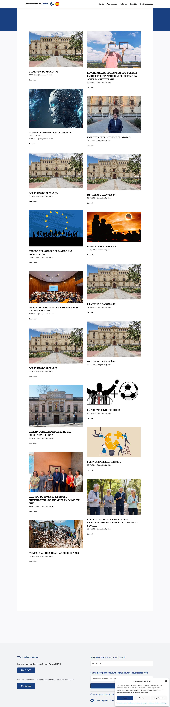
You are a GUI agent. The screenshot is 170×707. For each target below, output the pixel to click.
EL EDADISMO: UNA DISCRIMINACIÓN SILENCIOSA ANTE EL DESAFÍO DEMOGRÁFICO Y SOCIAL (114, 492)
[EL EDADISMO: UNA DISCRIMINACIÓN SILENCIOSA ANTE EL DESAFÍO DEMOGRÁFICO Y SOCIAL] (114, 497)
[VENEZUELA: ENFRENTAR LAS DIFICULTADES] (56, 534)
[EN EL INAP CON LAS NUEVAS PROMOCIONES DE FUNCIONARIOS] (56, 287)
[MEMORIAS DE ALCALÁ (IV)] (114, 172)
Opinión (50, 75)
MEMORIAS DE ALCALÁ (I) (56, 344)
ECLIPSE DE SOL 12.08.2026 (114, 225)
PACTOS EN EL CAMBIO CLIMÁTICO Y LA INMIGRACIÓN (56, 225)
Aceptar (125, 698)
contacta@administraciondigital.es (110, 700)
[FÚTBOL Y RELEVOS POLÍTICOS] (114, 392)
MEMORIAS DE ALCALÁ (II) (114, 337)
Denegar (142, 698)
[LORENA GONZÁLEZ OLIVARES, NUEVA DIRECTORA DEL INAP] (56, 406)
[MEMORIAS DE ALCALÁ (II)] (114, 339)
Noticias (108, 141)
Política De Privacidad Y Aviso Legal (137, 703)
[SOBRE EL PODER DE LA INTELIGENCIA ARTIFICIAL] (56, 108)
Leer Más (32, 80)
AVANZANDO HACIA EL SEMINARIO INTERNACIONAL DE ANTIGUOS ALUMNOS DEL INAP (56, 467)
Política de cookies (122, 703)
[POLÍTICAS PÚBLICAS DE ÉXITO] (114, 442)
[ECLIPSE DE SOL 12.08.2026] (114, 227)
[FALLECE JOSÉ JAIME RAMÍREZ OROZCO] (114, 114)
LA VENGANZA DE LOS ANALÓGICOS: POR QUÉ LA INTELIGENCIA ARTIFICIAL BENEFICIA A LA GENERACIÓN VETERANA (114, 45)
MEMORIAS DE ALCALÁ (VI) (56, 47)
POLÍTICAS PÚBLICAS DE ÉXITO (114, 440)
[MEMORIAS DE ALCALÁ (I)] (56, 345)
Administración (37, 3)
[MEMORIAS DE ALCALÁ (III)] (114, 281)
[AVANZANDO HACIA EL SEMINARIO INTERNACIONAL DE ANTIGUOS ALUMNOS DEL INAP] (56, 472)
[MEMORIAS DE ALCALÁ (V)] (56, 170)
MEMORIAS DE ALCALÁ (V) (56, 168)
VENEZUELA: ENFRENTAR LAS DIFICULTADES (56, 532)
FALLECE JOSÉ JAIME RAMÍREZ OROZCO (114, 112)
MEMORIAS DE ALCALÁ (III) (114, 279)
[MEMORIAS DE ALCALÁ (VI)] (56, 49)
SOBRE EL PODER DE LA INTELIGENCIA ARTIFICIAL (56, 105)
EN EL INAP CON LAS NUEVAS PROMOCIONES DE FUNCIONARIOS (56, 284)
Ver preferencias (159, 698)
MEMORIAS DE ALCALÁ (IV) (114, 170)
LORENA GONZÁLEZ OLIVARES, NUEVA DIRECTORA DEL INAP (56, 403)
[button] (166, 681)
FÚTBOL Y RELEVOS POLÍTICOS (114, 390)
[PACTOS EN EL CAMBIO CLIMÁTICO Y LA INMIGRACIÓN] (56, 228)
